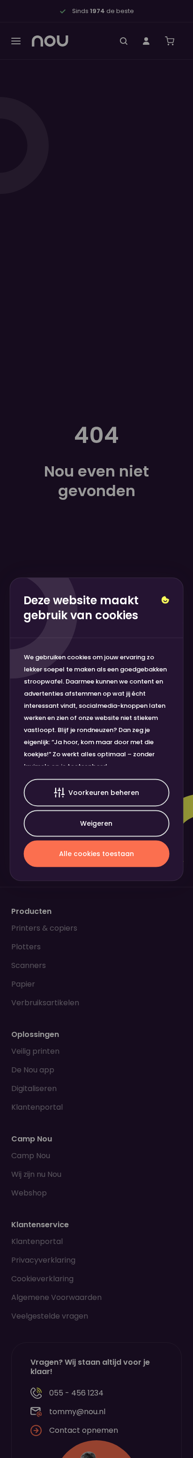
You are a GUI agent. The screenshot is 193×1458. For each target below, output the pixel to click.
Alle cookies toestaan (96, 853)
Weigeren (96, 823)
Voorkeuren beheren (103, 792)
